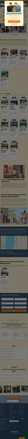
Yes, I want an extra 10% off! (14, 21)
